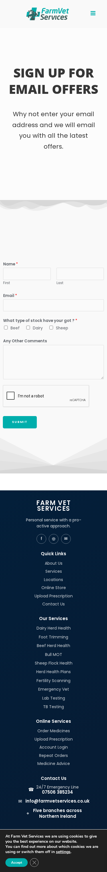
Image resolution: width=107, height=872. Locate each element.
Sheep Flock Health (53, 663)
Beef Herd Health (53, 645)
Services (53, 571)
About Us (53, 563)
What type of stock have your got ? (40, 320)
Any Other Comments (25, 341)
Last (59, 283)
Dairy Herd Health (54, 628)
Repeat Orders (53, 755)
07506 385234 (57, 792)
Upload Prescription (54, 596)
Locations (53, 579)
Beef (15, 328)
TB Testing (53, 707)
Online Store (53, 588)
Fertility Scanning (53, 680)
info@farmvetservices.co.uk (57, 801)
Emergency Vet (53, 689)
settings (63, 851)
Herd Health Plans (53, 672)
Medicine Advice (53, 763)
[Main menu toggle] (93, 14)
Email (10, 295)
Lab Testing (53, 698)
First (6, 283)
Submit (20, 422)
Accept (16, 862)
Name (10, 264)
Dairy (38, 328)
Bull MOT (53, 654)
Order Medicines (53, 731)
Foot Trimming (53, 637)
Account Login (53, 747)
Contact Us (53, 604)
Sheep (62, 328)
